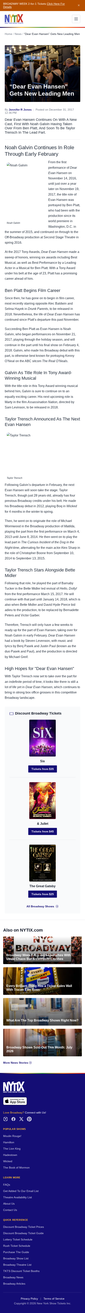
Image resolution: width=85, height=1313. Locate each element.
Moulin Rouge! (12, 1136)
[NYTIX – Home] (14, 19)
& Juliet (42, 823)
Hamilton (8, 1142)
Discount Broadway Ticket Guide (23, 1233)
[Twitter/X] (21, 1119)
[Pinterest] (29, 1119)
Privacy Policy (29, 1298)
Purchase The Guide (16, 1252)
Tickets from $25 (42, 894)
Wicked (7, 1161)
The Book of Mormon (16, 1167)
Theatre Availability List (17, 1197)
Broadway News (13, 1277)
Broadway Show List (15, 1258)
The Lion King (12, 1148)
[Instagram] (5, 1119)
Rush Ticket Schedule (16, 1245)
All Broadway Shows (40, 906)
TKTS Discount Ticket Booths (21, 1271)
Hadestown (10, 1155)
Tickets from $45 (42, 831)
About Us (9, 1203)
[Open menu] (76, 19)
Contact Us (10, 1210)
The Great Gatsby (42, 886)
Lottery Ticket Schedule (17, 1239)
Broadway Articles (14, 1283)
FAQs (6, 1184)
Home (8, 34)
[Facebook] (13, 1119)
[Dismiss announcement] (79, 5)
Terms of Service (53, 1298)
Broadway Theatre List (17, 1264)
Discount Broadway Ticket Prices (23, 1226)
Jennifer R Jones (20, 109)
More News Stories (16, 1062)
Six (42, 761)
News (18, 34)
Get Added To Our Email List (21, 1191)
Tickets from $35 (42, 769)
